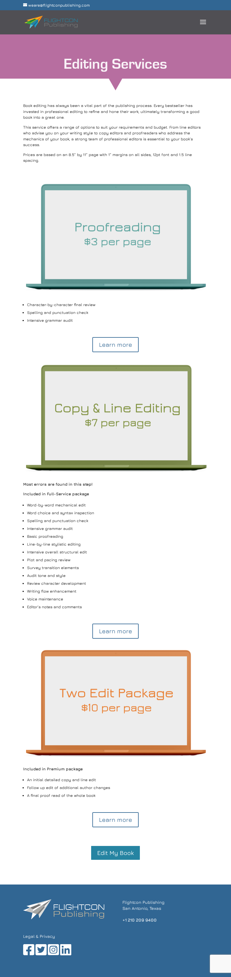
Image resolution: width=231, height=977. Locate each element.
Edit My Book (115, 852)
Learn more (115, 344)
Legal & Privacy (39, 936)
